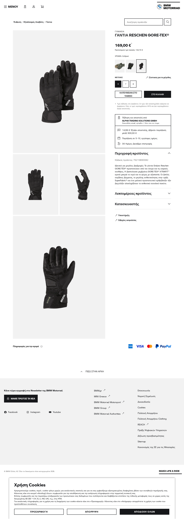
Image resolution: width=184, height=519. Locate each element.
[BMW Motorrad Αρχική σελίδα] (168, 6)
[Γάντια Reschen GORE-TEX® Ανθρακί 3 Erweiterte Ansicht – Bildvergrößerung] (82, 184)
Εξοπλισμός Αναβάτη (34, 21)
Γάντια (49, 21)
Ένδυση (17, 21)
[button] (11, 6)
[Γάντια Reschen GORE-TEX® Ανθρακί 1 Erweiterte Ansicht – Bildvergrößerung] (59, 91)
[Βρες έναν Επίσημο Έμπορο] (25, 5)
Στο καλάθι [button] (157, 94)
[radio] (125, 84)
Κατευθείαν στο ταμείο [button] (128, 94)
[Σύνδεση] (33, 5)
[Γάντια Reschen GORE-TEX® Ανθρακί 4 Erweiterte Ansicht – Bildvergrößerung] (59, 277)
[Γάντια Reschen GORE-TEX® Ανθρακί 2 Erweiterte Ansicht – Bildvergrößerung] (35, 184)
